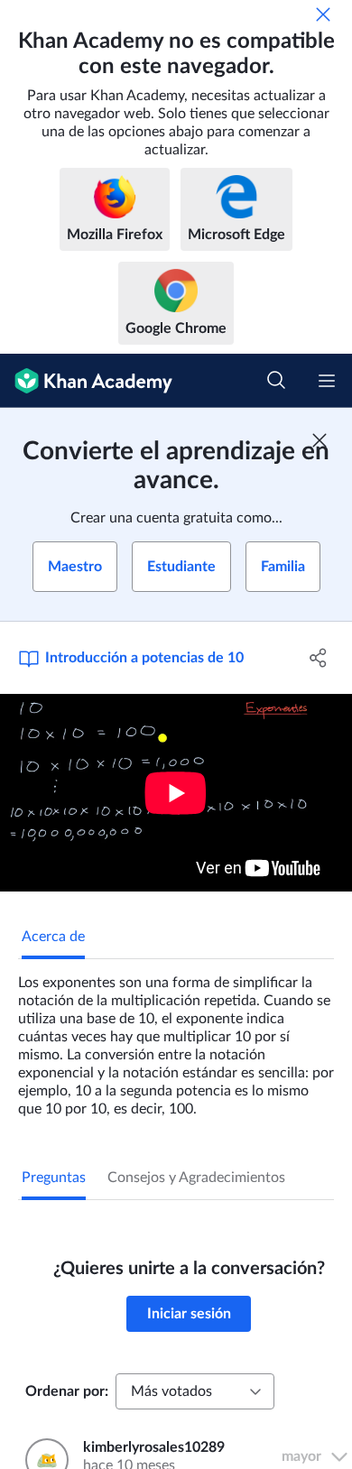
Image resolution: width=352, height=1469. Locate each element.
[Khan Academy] (86, 381)
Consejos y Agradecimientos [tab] (196, 1177)
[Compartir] (318, 658)
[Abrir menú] (327, 381)
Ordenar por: (66, 1391)
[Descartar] (323, 14)
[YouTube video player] (176, 793)
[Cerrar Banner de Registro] (319, 440)
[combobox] (195, 1391)
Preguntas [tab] (54, 1177)
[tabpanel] (176, 1038)
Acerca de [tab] (53, 936)
